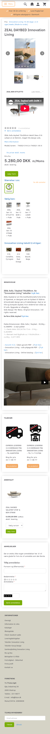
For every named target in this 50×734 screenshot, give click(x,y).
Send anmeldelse (13, 602)
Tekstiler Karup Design (13, 646)
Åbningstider (9, 631)
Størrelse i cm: (12, 180)
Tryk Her (24, 316)
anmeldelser (24, 128)
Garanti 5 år (10, 345)
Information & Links (12, 624)
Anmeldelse (8, 581)
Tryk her (37, 345)
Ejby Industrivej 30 (12, 686)
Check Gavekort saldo (13, 635)
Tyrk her (38, 352)
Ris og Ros (8, 653)
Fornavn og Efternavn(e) (14, 566)
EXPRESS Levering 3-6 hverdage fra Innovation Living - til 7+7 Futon (35, 449)
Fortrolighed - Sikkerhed (14, 660)
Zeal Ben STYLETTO (15, 91)
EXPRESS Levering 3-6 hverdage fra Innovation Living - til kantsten (14, 449)
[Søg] (25, 4)
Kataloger (8, 627)
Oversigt (8, 620)
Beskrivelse (9, 282)
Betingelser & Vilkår (12, 656)
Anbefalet (9, 480)
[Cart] (44, 4)
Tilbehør (8, 418)
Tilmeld (9, 724)
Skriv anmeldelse (14, 130)
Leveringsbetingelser (12, 638)
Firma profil (9, 664)
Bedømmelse (9, 576)
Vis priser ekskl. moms (16, 152)
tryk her (35, 293)
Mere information (11, 141)
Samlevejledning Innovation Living (17, 649)
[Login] (37, 4)
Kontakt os (9, 667)
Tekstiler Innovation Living (14, 642)
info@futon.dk (16, 697)
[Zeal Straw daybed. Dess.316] (25, 53)
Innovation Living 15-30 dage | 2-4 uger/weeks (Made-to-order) (21, 23)
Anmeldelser (10, 546)
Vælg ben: (9, 198)
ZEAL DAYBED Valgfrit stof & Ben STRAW (13, 510)
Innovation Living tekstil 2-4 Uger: (22, 242)
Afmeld (19, 724)
